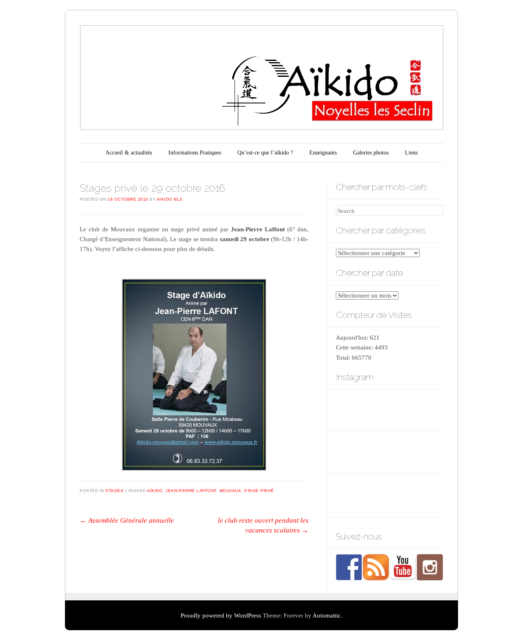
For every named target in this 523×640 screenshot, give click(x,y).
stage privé (259, 490)
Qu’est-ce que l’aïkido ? (265, 153)
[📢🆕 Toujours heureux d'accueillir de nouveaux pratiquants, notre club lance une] (352, 409)
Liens (411, 153)
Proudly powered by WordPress (221, 615)
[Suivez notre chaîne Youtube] (403, 567)
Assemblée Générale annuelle (127, 520)
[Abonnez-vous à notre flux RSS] (376, 567)
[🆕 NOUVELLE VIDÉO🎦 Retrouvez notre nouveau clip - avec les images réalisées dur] (389, 409)
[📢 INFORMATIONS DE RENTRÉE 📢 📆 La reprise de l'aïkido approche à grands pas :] (425, 409)
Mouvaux (230, 490)
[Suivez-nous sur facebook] (349, 567)
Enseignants (323, 153)
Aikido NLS (170, 199)
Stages (114, 490)
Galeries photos (371, 153)
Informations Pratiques (194, 153)
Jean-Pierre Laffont (191, 490)
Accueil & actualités (128, 153)
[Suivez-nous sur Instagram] (430, 567)
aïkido (155, 490)
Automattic (327, 615)
